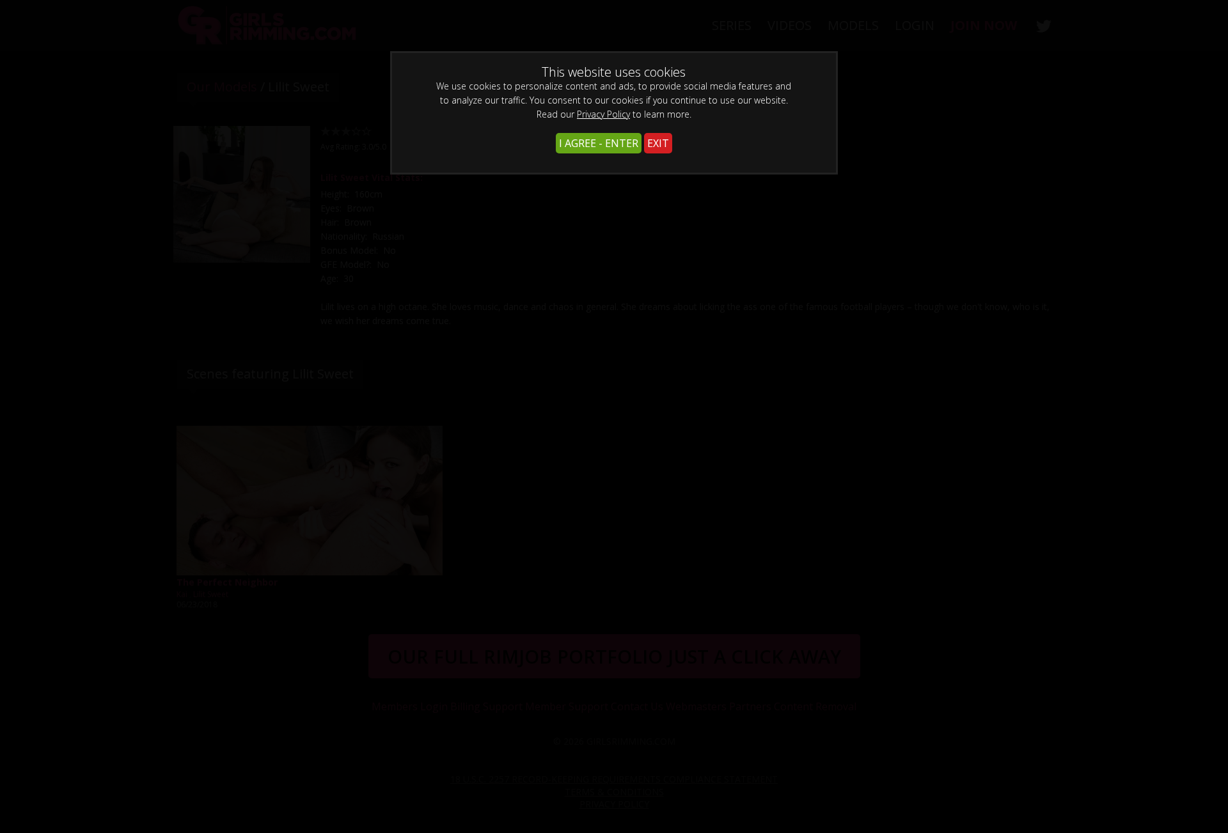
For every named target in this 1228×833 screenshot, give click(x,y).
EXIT (658, 143)
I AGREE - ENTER (598, 143)
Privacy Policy (603, 114)
